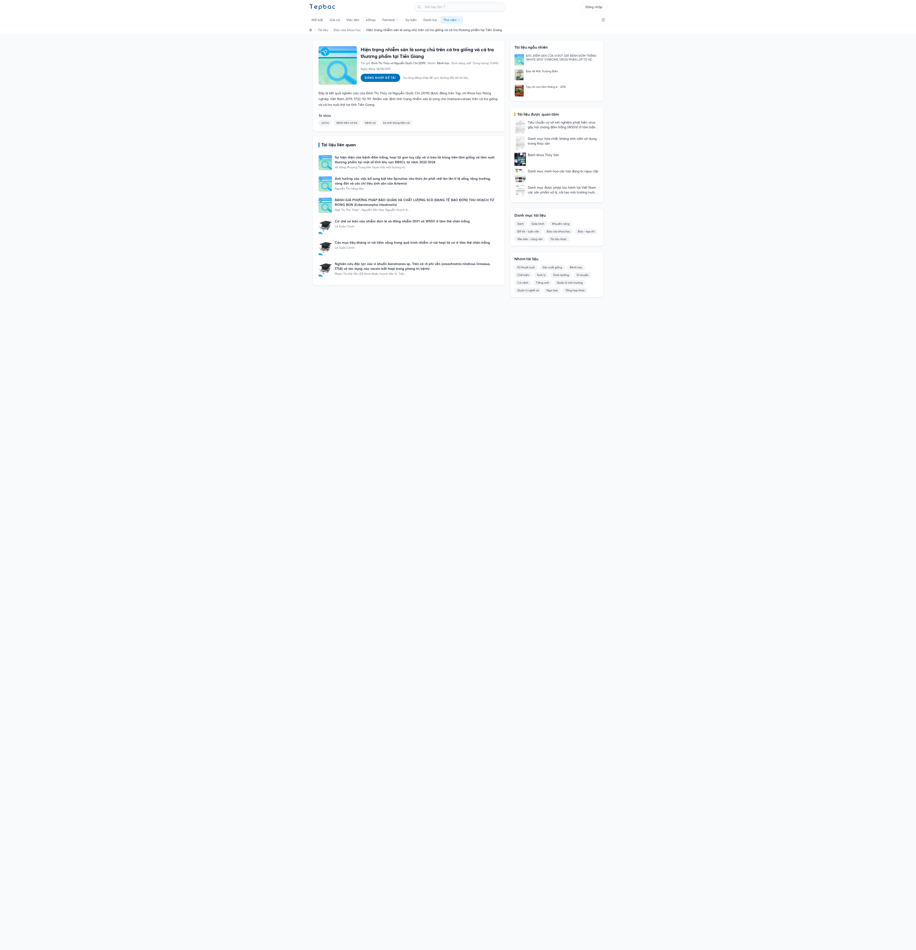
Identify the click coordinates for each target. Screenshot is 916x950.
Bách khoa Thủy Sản (543, 155)
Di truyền (583, 275)
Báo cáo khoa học (347, 30)
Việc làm (352, 20)
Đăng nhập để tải (380, 77)
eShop (371, 20)
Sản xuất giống (552, 267)
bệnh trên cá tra (346, 122)
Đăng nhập (594, 7)
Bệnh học (576, 267)
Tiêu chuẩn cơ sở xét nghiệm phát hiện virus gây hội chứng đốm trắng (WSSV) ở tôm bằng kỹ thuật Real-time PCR (562, 125)
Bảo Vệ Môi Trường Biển (542, 71)
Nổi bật (317, 20)
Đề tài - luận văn (528, 231)
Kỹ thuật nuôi (526, 267)
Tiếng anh (542, 282)
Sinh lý (541, 275)
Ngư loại (552, 290)
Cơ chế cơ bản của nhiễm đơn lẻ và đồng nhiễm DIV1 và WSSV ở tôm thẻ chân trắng (402, 221)
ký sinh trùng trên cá (396, 122)
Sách (520, 224)
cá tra (325, 122)
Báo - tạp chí (586, 231)
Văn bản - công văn (530, 239)
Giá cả (335, 20)
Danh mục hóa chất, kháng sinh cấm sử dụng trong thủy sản (562, 141)
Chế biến (523, 275)
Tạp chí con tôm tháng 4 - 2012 (546, 87)
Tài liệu (323, 30)
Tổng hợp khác (575, 290)
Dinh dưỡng (561, 275)
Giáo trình (537, 224)
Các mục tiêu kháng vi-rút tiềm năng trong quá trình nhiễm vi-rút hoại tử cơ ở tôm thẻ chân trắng (412, 242)
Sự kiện (411, 20)
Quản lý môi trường (570, 282)
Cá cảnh (522, 282)
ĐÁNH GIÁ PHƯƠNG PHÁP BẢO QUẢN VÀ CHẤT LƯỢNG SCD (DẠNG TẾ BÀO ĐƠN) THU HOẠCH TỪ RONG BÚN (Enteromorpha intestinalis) (414, 202)
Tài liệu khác (558, 239)
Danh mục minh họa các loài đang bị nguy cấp (563, 171)
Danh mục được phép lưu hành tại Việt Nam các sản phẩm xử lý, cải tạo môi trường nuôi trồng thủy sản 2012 (562, 190)
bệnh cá (370, 122)
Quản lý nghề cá (528, 290)
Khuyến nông (560, 224)
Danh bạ (430, 20)
